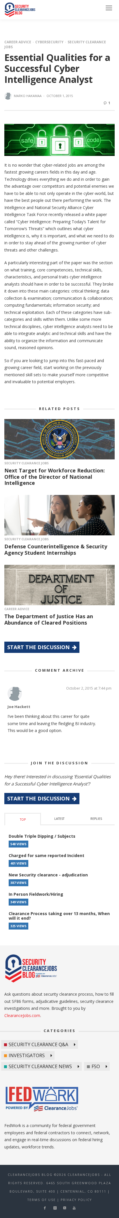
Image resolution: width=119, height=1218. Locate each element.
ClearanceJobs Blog (20, 9)
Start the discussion (39, 647)
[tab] (22, 819)
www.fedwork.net (42, 1099)
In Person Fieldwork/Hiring (36, 894)
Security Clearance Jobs (26, 463)
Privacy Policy (76, 1200)
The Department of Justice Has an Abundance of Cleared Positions (48, 619)
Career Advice (17, 42)
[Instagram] (55, 1208)
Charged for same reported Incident (46, 855)
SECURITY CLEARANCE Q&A (38, 1044)
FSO (95, 1066)
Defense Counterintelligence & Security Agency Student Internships (55, 549)
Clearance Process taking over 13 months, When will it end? (59, 916)
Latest (59, 819)
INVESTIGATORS (27, 1055)
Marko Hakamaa (28, 96)
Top (23, 819)
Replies (96, 819)
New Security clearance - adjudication (48, 875)
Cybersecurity (49, 42)
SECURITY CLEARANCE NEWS (40, 1066)
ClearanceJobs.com (22, 1015)
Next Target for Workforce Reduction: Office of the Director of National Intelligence (54, 476)
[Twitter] (65, 1208)
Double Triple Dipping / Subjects (42, 836)
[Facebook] (45, 1208)
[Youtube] (74, 1208)
